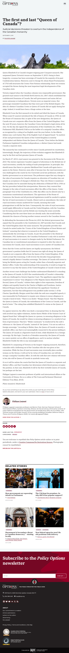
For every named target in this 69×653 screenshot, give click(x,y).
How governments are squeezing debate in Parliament (18, 494)
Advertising (6, 617)
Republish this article (11, 448)
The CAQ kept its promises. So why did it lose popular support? (49, 494)
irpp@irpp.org (20, 596)
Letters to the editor (9, 615)
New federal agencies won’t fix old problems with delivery (48, 533)
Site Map (29, 625)
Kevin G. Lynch (41, 536)
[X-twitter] (14, 426)
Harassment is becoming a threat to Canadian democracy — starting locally (19, 534)
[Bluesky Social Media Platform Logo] (6, 601)
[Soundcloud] (12, 601)
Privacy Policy (7, 625)
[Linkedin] (6, 426)
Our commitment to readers (12, 610)
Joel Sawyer (23, 538)
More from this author (11, 417)
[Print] (12, 426)
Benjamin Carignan (55, 497)
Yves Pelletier (11, 497)
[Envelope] (9, 426)
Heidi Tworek (18, 540)
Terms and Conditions (19, 625)
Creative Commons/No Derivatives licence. (36, 442)
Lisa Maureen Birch (43, 497)
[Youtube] (9, 601)
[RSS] (17, 601)
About (5, 608)
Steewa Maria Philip (13, 538)
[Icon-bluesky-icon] (4, 426)
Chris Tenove (9, 540)
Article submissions (9, 613)
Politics (15, 434)
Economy (38, 529)
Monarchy (18, 432)
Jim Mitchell (50, 536)
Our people (6, 620)
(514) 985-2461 (9, 596)
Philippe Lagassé (9, 38)
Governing (9, 490)
